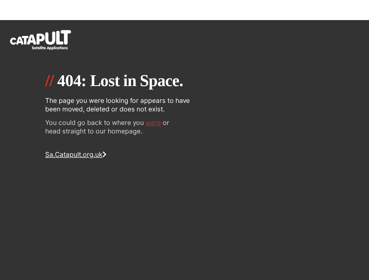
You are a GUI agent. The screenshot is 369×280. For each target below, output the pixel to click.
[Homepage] (184, 40)
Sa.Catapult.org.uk (73, 154)
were (153, 122)
